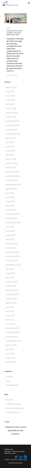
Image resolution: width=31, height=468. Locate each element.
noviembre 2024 (13, 176)
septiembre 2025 (13, 134)
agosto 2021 (11, 303)
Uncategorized (12, 385)
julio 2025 (10, 142)
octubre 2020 (12, 336)
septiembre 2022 (13, 265)
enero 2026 (11, 117)
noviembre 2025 (13, 125)
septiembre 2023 (13, 222)
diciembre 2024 (12, 172)
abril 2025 (10, 155)
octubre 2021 (11, 298)
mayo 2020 (10, 358)
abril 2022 (10, 277)
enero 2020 (11, 362)
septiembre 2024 (13, 184)
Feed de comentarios (15, 408)
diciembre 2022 (12, 252)
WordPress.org (12, 412)
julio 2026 (10, 91)
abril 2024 (10, 205)
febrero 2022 (11, 281)
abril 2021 (10, 319)
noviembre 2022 (13, 256)
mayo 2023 (10, 235)
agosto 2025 (11, 138)
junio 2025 (10, 146)
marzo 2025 (11, 159)
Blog (8, 381)
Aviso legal (7, 451)
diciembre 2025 (12, 121)
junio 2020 (10, 353)
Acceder (9, 399)
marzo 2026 (11, 108)
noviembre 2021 (12, 294)
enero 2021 (10, 324)
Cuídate (9, 28)
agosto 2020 (11, 345)
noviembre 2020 (13, 332)
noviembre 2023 (13, 214)
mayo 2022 (10, 273)
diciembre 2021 (12, 290)
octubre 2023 (12, 218)
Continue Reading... (12, 75)
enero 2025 (11, 167)
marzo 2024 (11, 210)
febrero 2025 (11, 163)
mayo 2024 (10, 201)
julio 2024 (10, 193)
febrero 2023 (11, 243)
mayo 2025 (10, 150)
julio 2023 (10, 226)
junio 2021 (10, 311)
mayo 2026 (10, 100)
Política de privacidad (18, 451)
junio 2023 (10, 231)
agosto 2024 (11, 188)
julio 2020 (10, 349)
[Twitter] (15, 456)
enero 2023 (11, 248)
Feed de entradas (13, 404)
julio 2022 (10, 269)
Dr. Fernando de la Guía (15, 459)
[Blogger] (25, 456)
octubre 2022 (12, 260)
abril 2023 (10, 239)
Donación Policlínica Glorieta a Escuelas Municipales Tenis (14, 33)
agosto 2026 (11, 87)
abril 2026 (10, 104)
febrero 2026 (11, 112)
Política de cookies (10, 453)
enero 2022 (11, 286)
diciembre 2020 (12, 328)
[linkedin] (20, 456)
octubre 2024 (12, 180)
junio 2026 (10, 95)
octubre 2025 (12, 129)
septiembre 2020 (13, 341)
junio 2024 (10, 197)
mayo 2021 (10, 315)
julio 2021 (10, 307)
